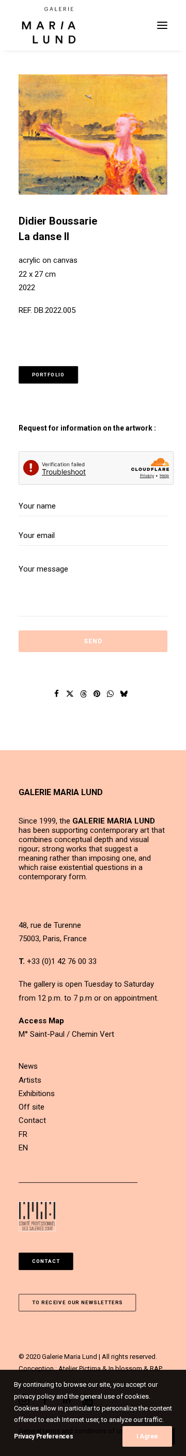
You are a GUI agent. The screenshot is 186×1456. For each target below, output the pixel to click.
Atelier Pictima (79, 1368)
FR (23, 1134)
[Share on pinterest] (97, 694)
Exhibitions (37, 1093)
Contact (32, 1120)
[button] (162, 25)
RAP (156, 1368)
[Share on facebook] (57, 694)
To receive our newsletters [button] (77, 1303)
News (28, 1066)
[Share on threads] (84, 694)
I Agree (147, 1436)
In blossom (125, 1368)
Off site (31, 1107)
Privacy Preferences (43, 1436)
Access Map (41, 1020)
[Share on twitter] (70, 694)
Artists (30, 1080)
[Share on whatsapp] (110, 694)
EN (23, 1147)
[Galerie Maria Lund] (49, 25)
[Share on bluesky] (124, 694)
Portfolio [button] (48, 375)
